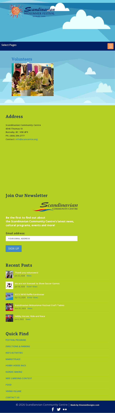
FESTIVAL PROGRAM (16, 339)
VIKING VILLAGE (13, 391)
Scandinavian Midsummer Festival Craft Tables (39, 305)
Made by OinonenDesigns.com (85, 405)
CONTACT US (12, 397)
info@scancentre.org (27, 139)
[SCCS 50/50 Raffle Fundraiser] (9, 296)
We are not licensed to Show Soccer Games (37, 283)
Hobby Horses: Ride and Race (30, 316)
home (29, 286)
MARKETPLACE (13, 359)
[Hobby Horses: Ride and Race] (9, 318)
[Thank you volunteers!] (9, 274)
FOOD (9, 384)
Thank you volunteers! (26, 272)
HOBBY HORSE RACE (16, 365)
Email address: (15, 233)
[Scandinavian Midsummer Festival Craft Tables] (9, 307)
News (29, 275)
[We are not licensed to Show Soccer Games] (9, 285)
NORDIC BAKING (14, 371)
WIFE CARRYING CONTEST (19, 378)
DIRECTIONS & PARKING (18, 346)
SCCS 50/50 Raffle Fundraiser (29, 294)
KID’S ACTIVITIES (14, 352)
